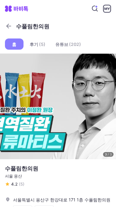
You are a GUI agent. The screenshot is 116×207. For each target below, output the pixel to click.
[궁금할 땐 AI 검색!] (95, 8)
